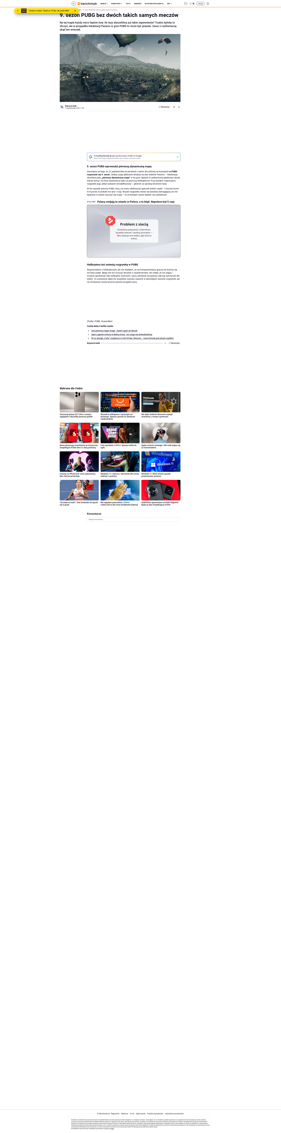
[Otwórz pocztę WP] (185, 3)
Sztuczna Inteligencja (154, 3)
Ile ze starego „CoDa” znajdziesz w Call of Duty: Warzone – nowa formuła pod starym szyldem (132, 338)
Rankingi (137, 3)
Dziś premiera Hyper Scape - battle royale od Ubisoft (114, 331)
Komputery (116, 3)
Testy (128, 3)
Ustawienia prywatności (174, 1114)
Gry (168, 3)
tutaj (112, 1128)
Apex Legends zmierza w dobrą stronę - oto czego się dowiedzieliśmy (121, 334)
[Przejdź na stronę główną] (74, 5)
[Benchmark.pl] (89, 4)
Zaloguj (200, 3)
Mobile (103, 3)
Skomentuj (165, 107)
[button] (192, 3)
